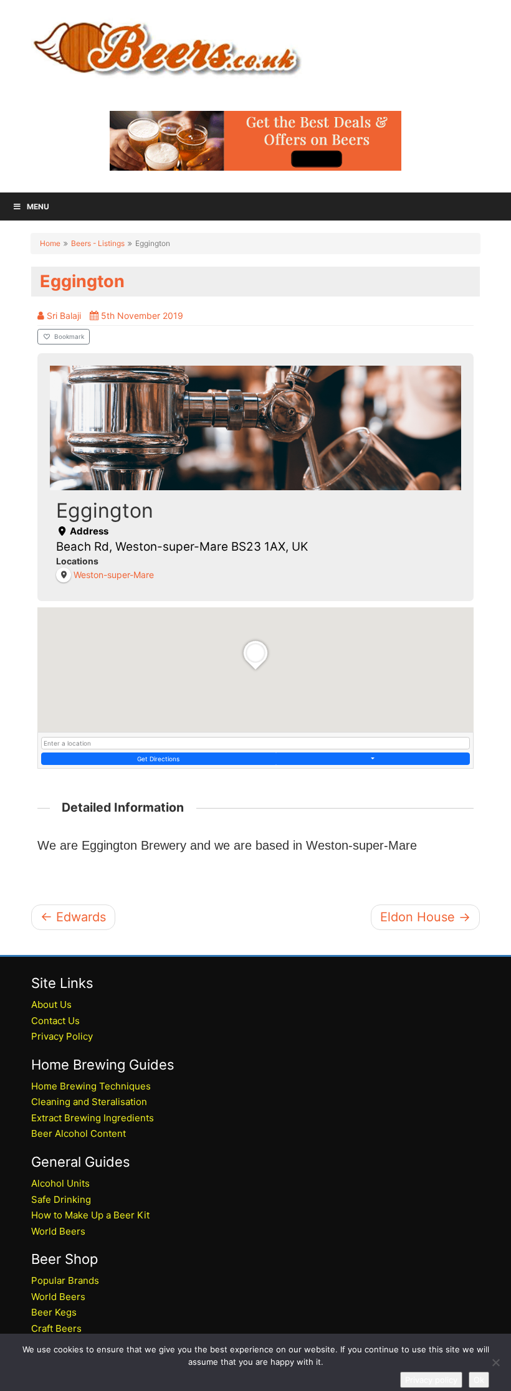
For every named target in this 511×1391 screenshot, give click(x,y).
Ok (479, 1380)
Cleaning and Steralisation (89, 1102)
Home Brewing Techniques (91, 1086)
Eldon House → (425, 916)
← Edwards (73, 916)
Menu (38, 206)
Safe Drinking (61, 1199)
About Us (51, 1004)
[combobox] (255, 743)
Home (50, 243)
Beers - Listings (98, 243)
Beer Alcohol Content (78, 1133)
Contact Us (55, 1021)
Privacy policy (431, 1380)
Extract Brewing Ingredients (92, 1118)
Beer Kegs (54, 1312)
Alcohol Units (60, 1183)
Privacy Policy (62, 1036)
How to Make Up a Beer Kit (90, 1215)
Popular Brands (65, 1280)
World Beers (58, 1231)
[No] (495, 1362)
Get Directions (158, 758)
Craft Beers (56, 1328)
